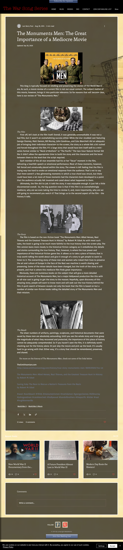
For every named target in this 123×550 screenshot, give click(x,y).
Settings (101, 546)
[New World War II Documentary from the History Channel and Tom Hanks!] (23, 450)
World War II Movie (35, 406)
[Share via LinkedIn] (30, 414)
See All (115, 436)
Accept (112, 546)
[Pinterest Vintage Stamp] (65, 525)
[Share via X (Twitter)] (24, 414)
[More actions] (104, 25)
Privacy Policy (8, 547)
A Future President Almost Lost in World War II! (60, 466)
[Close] (120, 546)
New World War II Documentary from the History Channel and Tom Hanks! (20, 465)
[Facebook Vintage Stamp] (58, 525)
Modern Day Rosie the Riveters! (97, 465)
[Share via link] (36, 414)
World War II (22, 406)
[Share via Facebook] (18, 414)
